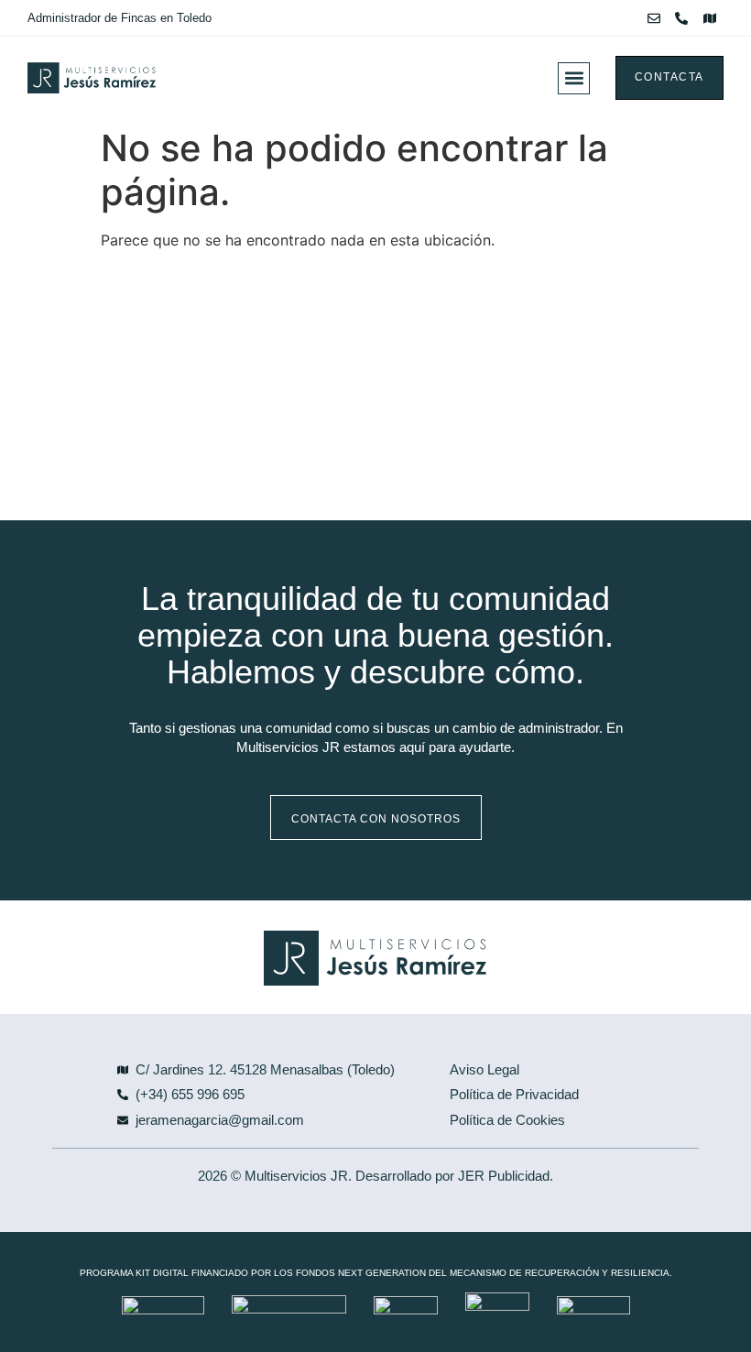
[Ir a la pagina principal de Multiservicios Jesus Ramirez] (166, 77)
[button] (574, 78)
